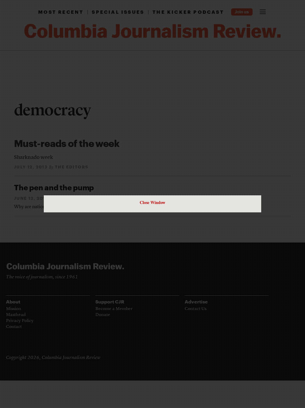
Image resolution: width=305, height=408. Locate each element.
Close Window (152, 202)
